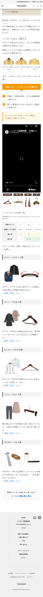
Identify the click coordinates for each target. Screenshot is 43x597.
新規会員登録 (23, 554)
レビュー (23, 558)
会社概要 (10, 573)
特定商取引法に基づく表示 (17, 577)
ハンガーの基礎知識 (23, 521)
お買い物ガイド (23, 537)
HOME (23, 517)
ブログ (23, 528)
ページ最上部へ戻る (23, 495)
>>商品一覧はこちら (11, 293)
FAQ (23, 541)
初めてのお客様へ (23, 534)
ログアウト (30, 577)
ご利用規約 (32, 573)
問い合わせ (23, 544)
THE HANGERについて (23, 524)
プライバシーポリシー (21, 573)
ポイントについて (23, 550)
